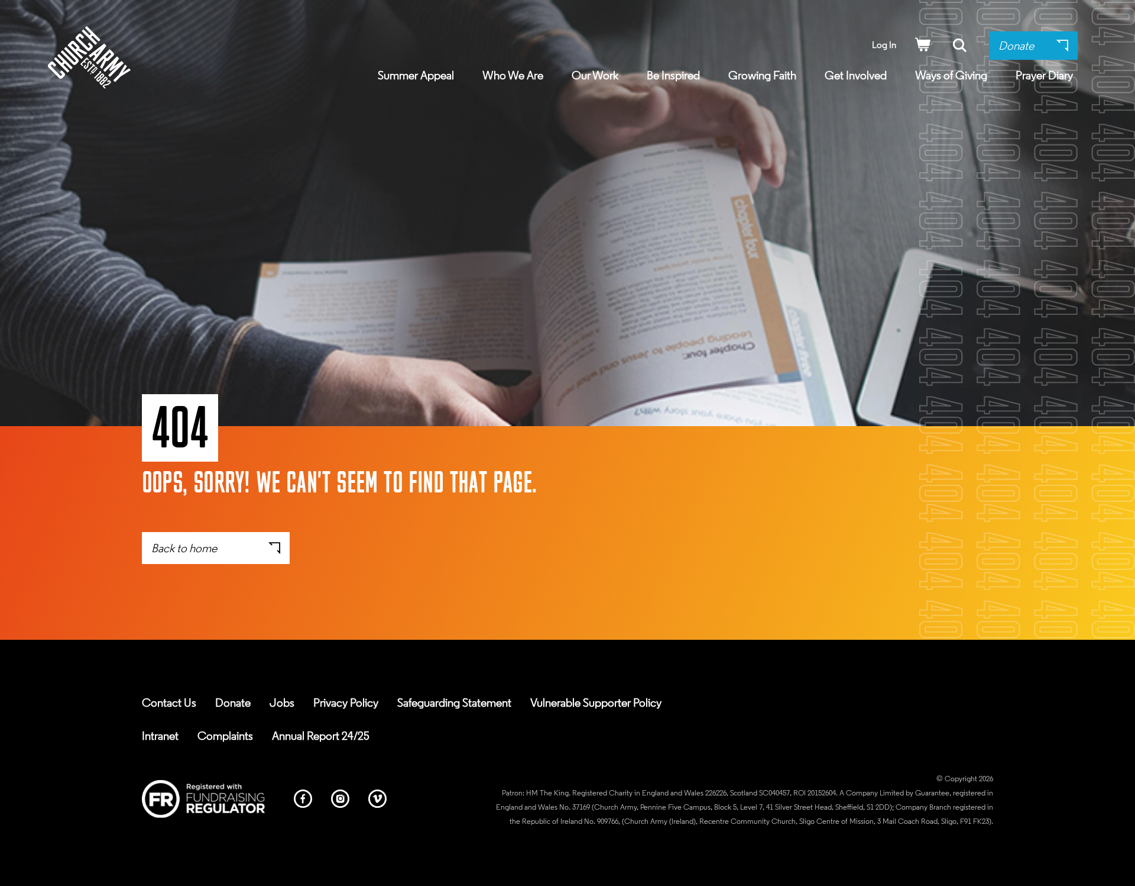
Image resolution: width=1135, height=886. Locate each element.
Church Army (89, 57)
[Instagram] (340, 801)
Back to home (184, 549)
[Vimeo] (377, 801)
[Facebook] (303, 801)
